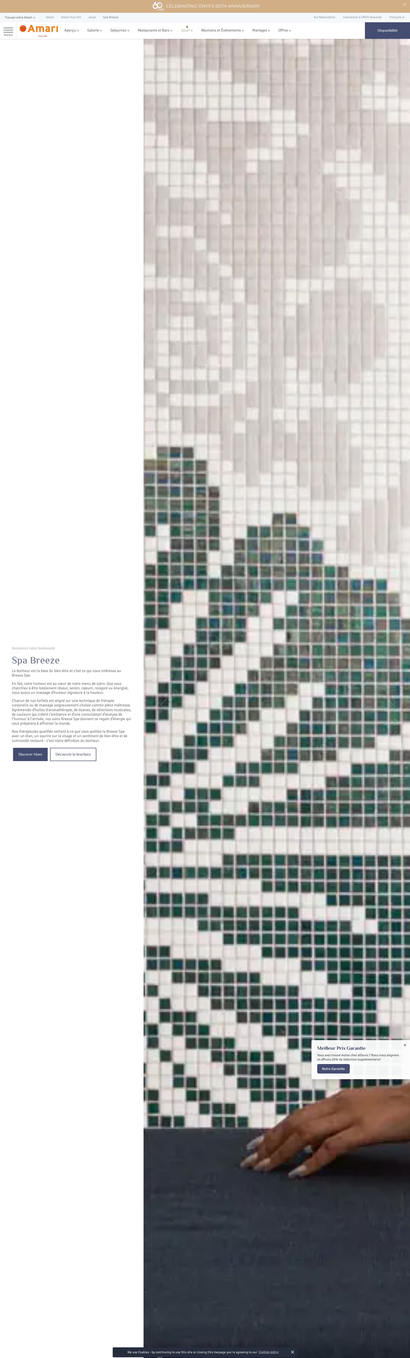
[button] (20, 18)
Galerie (93, 30)
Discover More (30, 754)
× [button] (292, 1352)
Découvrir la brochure (73, 754)
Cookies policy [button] (269, 1352)
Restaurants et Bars (153, 30)
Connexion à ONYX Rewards (362, 17)
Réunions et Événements (221, 30)
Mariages (259, 30)
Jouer (185, 30)
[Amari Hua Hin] (38, 30)
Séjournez (118, 30)
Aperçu (70, 30)
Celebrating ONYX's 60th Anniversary (213, 6)
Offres (283, 30)
